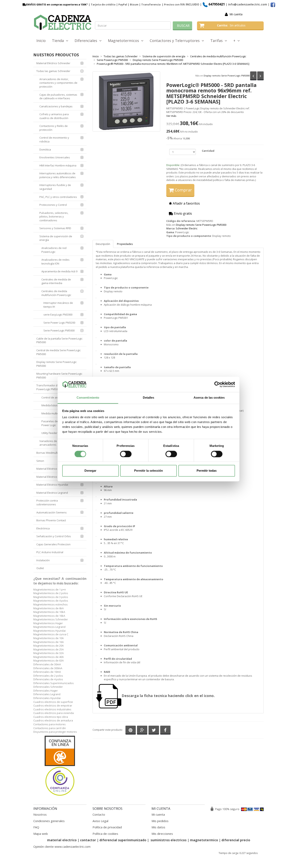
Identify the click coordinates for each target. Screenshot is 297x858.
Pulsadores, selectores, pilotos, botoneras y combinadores (53, 216)
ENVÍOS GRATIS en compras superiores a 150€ (56, 4)
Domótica (45, 149)
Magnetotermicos (124, 40)
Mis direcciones (162, 834)
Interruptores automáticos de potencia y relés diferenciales (57, 175)
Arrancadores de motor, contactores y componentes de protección (58, 82)
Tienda (59, 40)
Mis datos (158, 827)
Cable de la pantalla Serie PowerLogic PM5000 (59, 340)
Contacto (99, 814)
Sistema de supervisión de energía (55, 238)
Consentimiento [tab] (88, 397)
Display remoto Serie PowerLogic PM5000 (227, 75)
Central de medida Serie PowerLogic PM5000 (58, 352)
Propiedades (125, 244)
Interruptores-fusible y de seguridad (55, 187)
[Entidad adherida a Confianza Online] (59, 766)
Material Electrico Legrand (52, 492)
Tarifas (217, 40)
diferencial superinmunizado (122, 840)
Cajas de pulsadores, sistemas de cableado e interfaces (58, 96)
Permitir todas (207, 470)
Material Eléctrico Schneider (53, 63)
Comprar (183, 190)
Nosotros (40, 814)
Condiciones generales (49, 821)
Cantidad (208, 151)
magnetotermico (204, 840)
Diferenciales (87, 40)
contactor (88, 840)
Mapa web (40, 834)
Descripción (103, 244)
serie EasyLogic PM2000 (57, 314)
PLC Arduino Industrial (49, 552)
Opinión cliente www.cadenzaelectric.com (62, 846)
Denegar (90, 470)
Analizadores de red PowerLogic (53, 250)
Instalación (43, 560)
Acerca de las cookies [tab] (209, 397)
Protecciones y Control (53, 205)
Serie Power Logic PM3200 (59, 322)
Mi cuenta (236, 14)
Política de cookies (105, 834)
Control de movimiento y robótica (54, 139)
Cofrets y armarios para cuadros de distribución (54, 116)
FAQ (36, 827)
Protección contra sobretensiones (47, 502)
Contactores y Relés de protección (53, 128)
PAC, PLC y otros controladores (58, 197)
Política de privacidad (107, 827)
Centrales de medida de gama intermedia (56, 281)
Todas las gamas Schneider (53, 71)
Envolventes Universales (54, 157)
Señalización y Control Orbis (53, 536)
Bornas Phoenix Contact (51, 520)
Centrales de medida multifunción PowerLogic (56, 293)
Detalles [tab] (148, 397)
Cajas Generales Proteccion (53, 544)
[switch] (126, 454)
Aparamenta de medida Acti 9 (59, 271)
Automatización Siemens (51, 512)
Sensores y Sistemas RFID (55, 228)
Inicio (41, 40)
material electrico (62, 840)
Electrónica (43, 528)
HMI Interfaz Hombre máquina (57, 165)
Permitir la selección (148, 470)
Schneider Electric (186, 228)
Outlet (40, 568)
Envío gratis (182, 213)
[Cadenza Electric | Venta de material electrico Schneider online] (62, 22)
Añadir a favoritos (186, 203)
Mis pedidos (160, 821)
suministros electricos (168, 840)
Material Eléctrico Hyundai (52, 484)
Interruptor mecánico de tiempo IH (58, 304)
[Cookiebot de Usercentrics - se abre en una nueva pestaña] (217, 384)
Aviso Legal (100, 821)
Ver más (171, 116)
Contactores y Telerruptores (176, 40)
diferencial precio (235, 840)
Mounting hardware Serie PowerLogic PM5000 (59, 375)
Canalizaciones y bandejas (56, 106)
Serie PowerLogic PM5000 (59, 330)
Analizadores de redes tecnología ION (55, 261)
